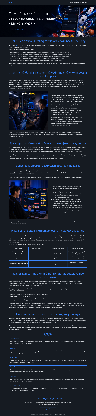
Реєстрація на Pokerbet (17, 29)
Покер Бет (18, 45)
